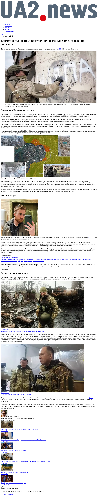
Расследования (9, 31)
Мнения (7, 27)
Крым (91, 398)
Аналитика (8, 26)
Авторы (10, 494)
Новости (7, 24)
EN (2, 34)
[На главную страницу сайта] (49, 21)
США (90, 237)
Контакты (4, 494)
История (7, 29)
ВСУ (60, 49)
